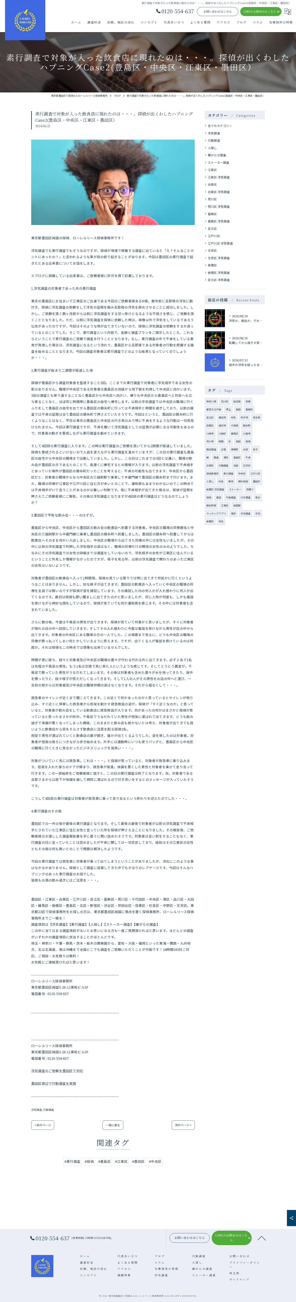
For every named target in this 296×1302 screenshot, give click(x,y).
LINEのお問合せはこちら (260, 11)
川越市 (246, 433)
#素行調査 (72, 1161)
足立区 (212, 228)
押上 (228, 409)
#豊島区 (104, 1161)
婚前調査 (211, 449)
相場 (247, 441)
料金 (221, 481)
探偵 (208, 497)
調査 (216, 457)
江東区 (212, 170)
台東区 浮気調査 (219, 192)
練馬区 (234, 433)
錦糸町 (246, 425)
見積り (250, 489)
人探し (212, 148)
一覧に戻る (113, 1125)
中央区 (242, 473)
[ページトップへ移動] (262, 1238)
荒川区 (212, 199)
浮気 (257, 513)
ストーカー (235, 489)
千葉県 (234, 425)
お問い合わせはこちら (217, 11)
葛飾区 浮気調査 (219, 221)
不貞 (247, 457)
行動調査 (48, 1110)
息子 (255, 449)
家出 (257, 497)
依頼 (248, 401)
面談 (218, 497)
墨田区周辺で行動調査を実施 (53, 1083)
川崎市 (210, 433)
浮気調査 (36, 1110)
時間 (221, 441)
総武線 (237, 401)
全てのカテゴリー (220, 126)
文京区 (212, 250)
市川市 (210, 441)
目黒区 (210, 425)
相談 (238, 441)
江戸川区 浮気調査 (220, 243)
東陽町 (234, 449)
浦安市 (222, 425)
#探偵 (89, 1161)
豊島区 (237, 457)
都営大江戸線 (213, 409)
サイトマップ (239, 1279)
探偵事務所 (212, 473)
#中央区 (155, 1161)
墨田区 (256, 481)
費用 (230, 481)
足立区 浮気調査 (219, 280)
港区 (226, 457)
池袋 (235, 465)
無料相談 (243, 481)
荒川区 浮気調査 (219, 206)
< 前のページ (42, 1125)
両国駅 (237, 505)
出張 (223, 449)
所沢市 (244, 417)
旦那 (245, 449)
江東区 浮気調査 (219, 177)
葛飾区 (212, 214)
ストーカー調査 (218, 162)
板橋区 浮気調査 (219, 272)
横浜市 (222, 417)
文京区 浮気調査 (219, 258)
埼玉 (221, 521)
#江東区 (121, 1161)
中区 (233, 417)
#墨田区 (138, 1161)
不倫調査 (231, 497)
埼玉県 (256, 417)
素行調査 (228, 473)
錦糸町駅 (211, 505)
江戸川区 (214, 236)
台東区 (212, 184)
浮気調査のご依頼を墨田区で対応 (57, 1070)
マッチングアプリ (216, 513)
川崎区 (222, 433)
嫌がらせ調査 (217, 155)
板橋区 (212, 265)
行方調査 (245, 497)
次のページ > (183, 1125)
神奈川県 (211, 401)
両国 (238, 409)
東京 (233, 513)
